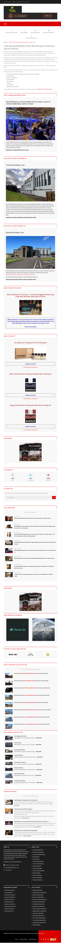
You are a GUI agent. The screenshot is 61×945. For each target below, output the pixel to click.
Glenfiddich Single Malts (39, 904)
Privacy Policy (23, 939)
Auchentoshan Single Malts (39, 892)
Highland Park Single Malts (39, 911)
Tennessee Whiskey (37, 880)
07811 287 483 (8, 870)
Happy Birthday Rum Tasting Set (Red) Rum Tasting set (30, 405)
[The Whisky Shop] (48, 655)
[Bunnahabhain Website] (30, 452)
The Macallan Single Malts (39, 922)
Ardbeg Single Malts (38, 890)
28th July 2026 (17, 516)
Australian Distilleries (10, 906)
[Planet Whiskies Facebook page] (41, 939)
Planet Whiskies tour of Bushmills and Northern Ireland (20, 274)
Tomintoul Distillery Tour (15, 165)
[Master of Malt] (13, 655)
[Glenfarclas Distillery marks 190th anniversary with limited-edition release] (9, 518)
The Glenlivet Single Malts (39, 920)
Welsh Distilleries (9, 901)
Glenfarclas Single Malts (39, 901)
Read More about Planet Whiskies (12, 862)
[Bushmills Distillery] (30, 253)
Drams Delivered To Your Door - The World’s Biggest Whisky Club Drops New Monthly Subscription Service (30, 296)
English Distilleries (9, 908)
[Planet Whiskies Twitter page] (43, 939)
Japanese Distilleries (10, 897)
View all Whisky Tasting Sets (30, 367)
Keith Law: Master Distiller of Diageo (23, 809)
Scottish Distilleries (10, 890)
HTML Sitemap (32, 939)
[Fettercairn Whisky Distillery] (9, 726)
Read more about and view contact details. (31, 673)
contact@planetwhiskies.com (12, 867)
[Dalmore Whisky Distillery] (9, 704)
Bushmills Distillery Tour (15, 232)
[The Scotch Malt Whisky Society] (30, 16)
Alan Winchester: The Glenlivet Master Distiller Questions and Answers (31, 821)
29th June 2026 (17, 556)
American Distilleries (10, 895)
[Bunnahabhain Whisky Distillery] (9, 711)
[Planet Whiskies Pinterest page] (45, 939)
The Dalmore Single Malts (39, 918)
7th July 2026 (17, 532)
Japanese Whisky (37, 866)
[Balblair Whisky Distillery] (9, 675)
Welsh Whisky (36, 857)
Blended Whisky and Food (20, 814)
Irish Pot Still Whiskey (38, 863)
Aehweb (42, 933)
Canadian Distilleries (10, 904)
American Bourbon (37, 877)
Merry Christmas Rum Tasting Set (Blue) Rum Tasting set (30, 374)
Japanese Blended (37, 868)
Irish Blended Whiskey (38, 861)
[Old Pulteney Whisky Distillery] (9, 690)
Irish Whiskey (36, 859)
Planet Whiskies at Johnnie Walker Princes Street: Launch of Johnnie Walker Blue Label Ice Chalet (28, 103)
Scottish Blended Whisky (39, 854)
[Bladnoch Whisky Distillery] (9, 682)
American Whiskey (37, 875)
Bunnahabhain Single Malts (39, 899)
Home (6, 42)
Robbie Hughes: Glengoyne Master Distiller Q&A (26, 800)
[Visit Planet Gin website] (17, 630)
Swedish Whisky (36, 873)
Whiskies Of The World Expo (45, 89)
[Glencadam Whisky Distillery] (9, 697)
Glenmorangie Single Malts (39, 908)
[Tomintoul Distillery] (30, 186)
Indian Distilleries (9, 911)
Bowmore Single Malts (38, 897)
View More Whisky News (30, 512)
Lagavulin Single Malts (38, 913)
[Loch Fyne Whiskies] (30, 655)
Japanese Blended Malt (38, 870)
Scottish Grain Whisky (38, 852)
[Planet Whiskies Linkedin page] (48, 939)
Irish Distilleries (9, 892)
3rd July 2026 (17, 540)
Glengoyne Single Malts (39, 906)
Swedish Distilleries (10, 899)
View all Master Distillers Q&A (30, 796)
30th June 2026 (17, 548)
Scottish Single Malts (38, 850)
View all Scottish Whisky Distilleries (30, 669)
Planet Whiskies (11, 933)
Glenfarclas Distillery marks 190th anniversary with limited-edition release (32, 518)
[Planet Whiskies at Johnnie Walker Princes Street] (30, 124)
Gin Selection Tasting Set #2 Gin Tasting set (30, 343)
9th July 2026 (17, 524)
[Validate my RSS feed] (53, 939)
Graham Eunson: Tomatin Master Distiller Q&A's (25, 830)
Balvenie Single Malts (38, 895)
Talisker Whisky (36, 925)
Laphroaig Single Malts (38, 915)
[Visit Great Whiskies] (43, 630)
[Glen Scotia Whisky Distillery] (9, 719)
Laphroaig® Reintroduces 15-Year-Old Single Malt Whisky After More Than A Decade (34, 558)
